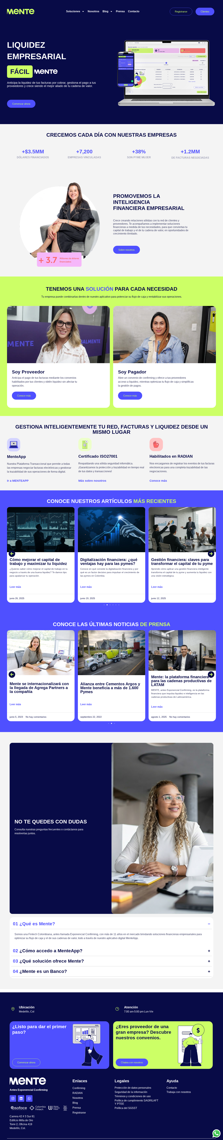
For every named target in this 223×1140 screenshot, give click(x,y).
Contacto (133, 11)
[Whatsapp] (29, 1098)
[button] (12, 553)
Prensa (120, 11)
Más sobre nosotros (92, 480)
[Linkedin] (21, 1098)
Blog (105, 11)
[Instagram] (13, 1098)
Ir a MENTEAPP (18, 480)
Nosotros (93, 11)
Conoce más (158, 480)
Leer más (15, 587)
